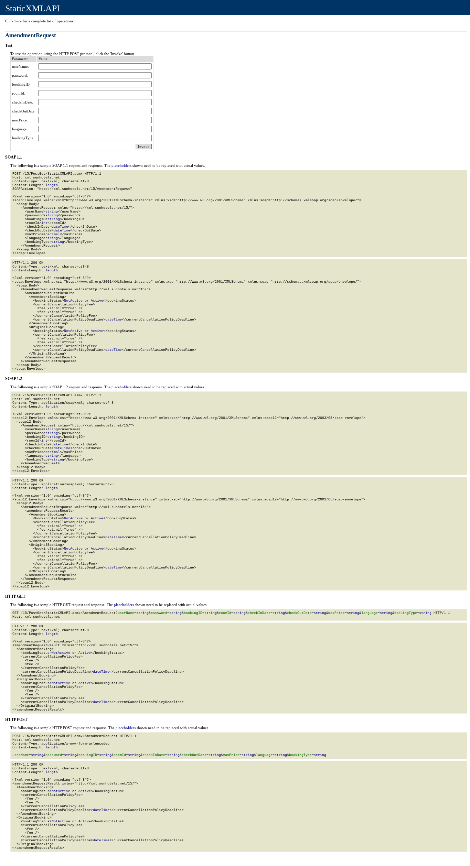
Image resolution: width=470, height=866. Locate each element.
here (18, 21)
